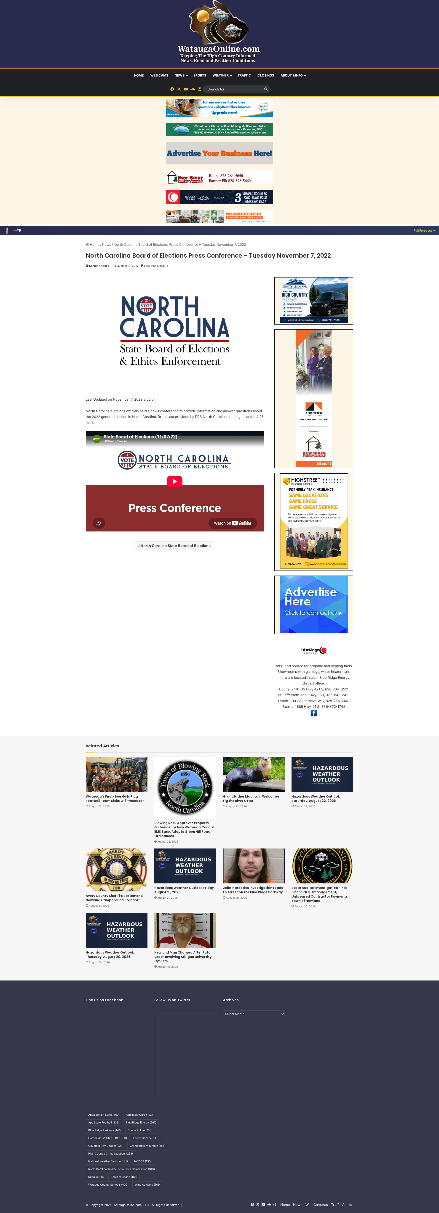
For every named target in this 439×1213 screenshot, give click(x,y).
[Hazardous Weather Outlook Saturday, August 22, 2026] (322, 774)
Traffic (244, 75)
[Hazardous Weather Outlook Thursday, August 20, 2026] (116, 930)
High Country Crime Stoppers (110, 1153)
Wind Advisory (148, 1184)
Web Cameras (316, 1204)
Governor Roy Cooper (105, 1145)
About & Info (292, 75)
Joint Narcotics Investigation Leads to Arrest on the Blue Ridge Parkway (253, 889)
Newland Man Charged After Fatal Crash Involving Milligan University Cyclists (182, 956)
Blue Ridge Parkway (104, 1130)
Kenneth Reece (99, 265)
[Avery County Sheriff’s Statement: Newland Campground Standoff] (116, 869)
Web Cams (159, 75)
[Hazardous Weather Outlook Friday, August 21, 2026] (185, 865)
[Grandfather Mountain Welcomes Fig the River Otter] (254, 774)
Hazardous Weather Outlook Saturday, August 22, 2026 (316, 798)
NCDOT (142, 1161)
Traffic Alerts (341, 1204)
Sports (199, 75)
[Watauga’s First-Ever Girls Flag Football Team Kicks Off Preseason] (116, 774)
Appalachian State (103, 1114)
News (180, 75)
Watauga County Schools (108, 1184)
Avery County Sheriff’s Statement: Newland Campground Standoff (114, 897)
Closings (265, 75)
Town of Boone (124, 1177)
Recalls (96, 1177)
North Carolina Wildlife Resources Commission (121, 1169)
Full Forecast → (424, 230)
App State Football (103, 1122)
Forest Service (146, 1138)
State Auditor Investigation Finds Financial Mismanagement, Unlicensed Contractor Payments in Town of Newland (321, 894)
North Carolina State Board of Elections (176, 545)
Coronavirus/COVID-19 (107, 1138)
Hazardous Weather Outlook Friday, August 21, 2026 (184, 889)
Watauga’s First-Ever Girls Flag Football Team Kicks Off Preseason (115, 798)
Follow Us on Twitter (172, 1000)
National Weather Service (108, 1161)
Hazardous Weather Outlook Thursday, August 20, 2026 (110, 954)
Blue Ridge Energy (141, 1122)
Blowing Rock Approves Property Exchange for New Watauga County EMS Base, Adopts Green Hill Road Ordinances (184, 829)
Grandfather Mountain (147, 1145)
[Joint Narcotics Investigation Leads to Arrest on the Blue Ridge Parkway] (254, 865)
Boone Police (140, 1130)
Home (139, 75)
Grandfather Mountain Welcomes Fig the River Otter (251, 798)
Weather (221, 75)
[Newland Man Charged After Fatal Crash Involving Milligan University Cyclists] (185, 930)
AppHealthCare (139, 1114)
